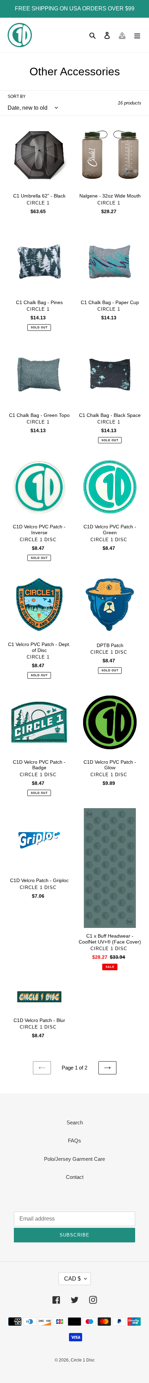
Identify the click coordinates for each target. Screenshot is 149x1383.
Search (75, 1122)
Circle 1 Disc (83, 1360)
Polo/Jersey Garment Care (74, 1159)
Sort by (17, 96)
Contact (75, 1177)
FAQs (74, 1140)
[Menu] (137, 35)
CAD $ (72, 1279)
